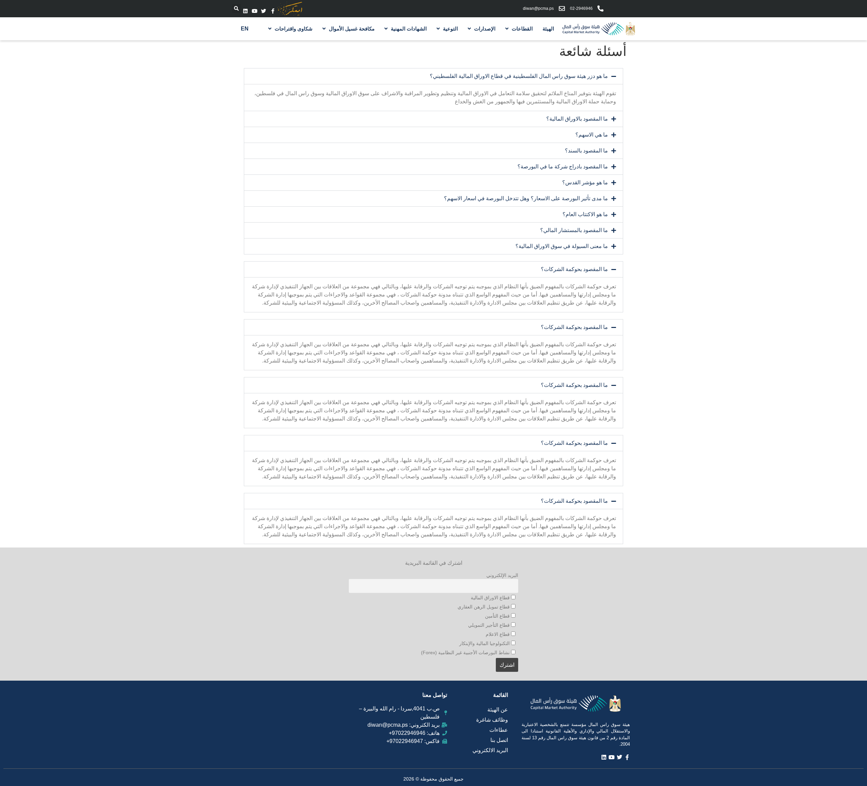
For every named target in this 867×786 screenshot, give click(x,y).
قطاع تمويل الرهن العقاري (484, 606)
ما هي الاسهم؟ (591, 135)
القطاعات (522, 29)
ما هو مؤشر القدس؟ (585, 182)
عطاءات (498, 730)
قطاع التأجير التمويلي (489, 625)
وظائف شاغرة (492, 720)
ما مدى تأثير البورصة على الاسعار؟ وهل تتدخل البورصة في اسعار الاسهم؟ (526, 198)
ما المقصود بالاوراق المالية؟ (577, 119)
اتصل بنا (499, 740)
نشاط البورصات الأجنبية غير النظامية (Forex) (466, 652)
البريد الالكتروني (490, 750)
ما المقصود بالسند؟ (586, 150)
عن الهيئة (497, 709)
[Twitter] (263, 11)
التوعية (450, 29)
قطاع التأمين (498, 616)
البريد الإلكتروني (502, 575)
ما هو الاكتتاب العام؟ (585, 214)
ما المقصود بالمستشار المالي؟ (574, 230)
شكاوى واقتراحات (294, 29)
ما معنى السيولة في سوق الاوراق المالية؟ (561, 246)
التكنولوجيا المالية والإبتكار (485, 643)
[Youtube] (254, 11)
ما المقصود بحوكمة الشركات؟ (574, 269)
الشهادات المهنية (409, 29)
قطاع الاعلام (498, 634)
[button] (236, 8)
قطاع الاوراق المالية (491, 597)
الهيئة (548, 29)
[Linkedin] (245, 11)
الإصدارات (484, 29)
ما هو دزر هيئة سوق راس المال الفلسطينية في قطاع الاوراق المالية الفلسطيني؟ (519, 76)
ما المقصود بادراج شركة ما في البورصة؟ (562, 166)
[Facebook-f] (272, 11)
